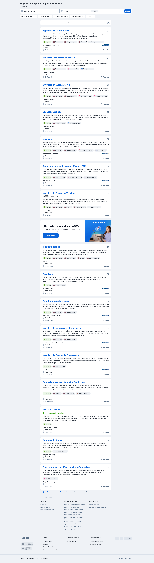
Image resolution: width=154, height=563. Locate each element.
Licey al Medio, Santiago (47, 509)
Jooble (130, 559)
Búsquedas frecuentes (47, 497)
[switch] (108, 23)
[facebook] (117, 538)
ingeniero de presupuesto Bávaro (73, 529)
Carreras (45, 544)
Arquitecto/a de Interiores (56, 301)
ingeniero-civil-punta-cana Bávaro (73, 509)
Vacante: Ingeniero (52, 112)
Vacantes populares (93, 504)
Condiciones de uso (27, 558)
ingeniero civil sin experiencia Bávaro (74, 504)
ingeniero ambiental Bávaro (71, 524)
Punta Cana (43, 504)
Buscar (127, 11)
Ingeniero (47, 139)
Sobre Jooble (47, 541)
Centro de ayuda (48, 547)
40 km (94, 11)
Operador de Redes (52, 440)
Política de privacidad (42, 558)
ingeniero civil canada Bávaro (72, 526)
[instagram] (121, 538)
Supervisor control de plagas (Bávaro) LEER (64, 166)
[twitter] (126, 538)
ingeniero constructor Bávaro (72, 521)
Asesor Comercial (52, 409)
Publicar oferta (71, 541)
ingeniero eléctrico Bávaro (71, 507)
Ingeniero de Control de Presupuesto (61, 355)
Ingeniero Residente (53, 247)
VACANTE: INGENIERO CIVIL (56, 85)
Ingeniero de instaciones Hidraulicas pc (62, 328)
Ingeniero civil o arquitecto (56, 30)
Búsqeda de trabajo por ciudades (97, 507)
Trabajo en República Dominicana (53, 550)
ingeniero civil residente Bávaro (73, 512)
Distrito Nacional (45, 507)
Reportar (106, 50)
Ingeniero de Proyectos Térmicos (59, 193)
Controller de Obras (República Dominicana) (64, 382)
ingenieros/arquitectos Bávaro (72, 514)
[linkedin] (130, 538)
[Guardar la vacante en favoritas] (108, 31)
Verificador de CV (95, 544)
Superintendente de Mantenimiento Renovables (67, 467)
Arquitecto (48, 274)
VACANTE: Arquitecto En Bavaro (59, 57)
